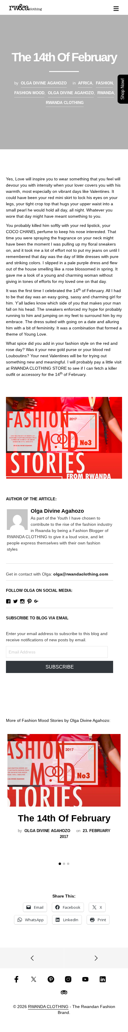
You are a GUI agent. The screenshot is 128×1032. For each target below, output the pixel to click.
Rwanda (105, 93)
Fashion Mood (29, 93)
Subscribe (60, 666)
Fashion (104, 83)
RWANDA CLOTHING (65, 102)
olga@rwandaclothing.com (80, 574)
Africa (85, 83)
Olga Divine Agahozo (44, 83)
